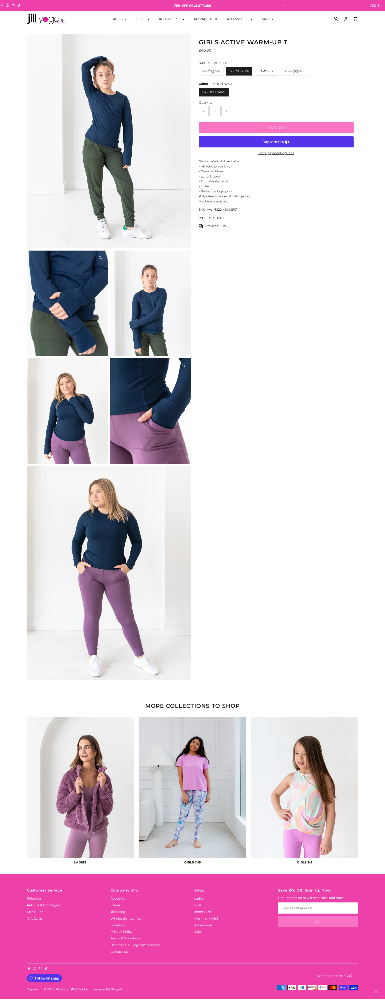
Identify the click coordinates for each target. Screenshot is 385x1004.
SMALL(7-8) (212, 72)
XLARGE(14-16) (297, 72)
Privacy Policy (122, 932)
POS (74, 989)
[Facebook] (2, 5)
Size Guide (35, 912)
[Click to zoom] (183, 41)
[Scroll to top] (376, 991)
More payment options (276, 153)
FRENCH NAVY (213, 92)
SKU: (202, 210)
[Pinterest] (13, 5)
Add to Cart (276, 127)
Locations (118, 925)
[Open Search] (336, 19)
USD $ (374, 6)
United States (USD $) (335, 976)
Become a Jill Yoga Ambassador (136, 945)
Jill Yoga (61, 989)
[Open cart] (355, 19)
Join (318, 921)
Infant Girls (170, 19)
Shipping (34, 898)
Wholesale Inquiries (126, 918)
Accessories (238, 19)
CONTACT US (215, 226)
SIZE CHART (214, 218)
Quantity (205, 102)
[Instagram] (7, 5)
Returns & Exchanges (43, 905)
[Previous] (102, 6)
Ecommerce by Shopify (104, 989)
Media (115, 905)
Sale (266, 19)
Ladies (117, 19)
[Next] (283, 6)
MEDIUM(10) (239, 71)
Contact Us (119, 952)
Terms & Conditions (126, 938)
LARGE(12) (266, 71)
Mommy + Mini (205, 19)
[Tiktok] (18, 5)
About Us (118, 898)
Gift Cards (35, 918)
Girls (141, 19)
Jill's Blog (118, 912)
